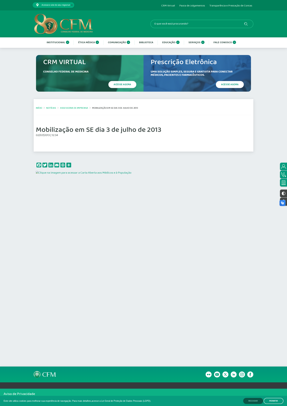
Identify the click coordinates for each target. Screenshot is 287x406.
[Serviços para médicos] (283, 174)
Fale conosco (222, 42)
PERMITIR (273, 401)
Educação (168, 42)
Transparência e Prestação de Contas (230, 5)
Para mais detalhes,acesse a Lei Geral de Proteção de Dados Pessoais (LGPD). (111, 401)
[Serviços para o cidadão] (283, 166)
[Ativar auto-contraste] (283, 193)
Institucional (56, 42)
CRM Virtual (168, 5)
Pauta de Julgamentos (192, 5)
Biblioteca (146, 42)
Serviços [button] (194, 42)
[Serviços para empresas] (283, 183)
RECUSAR (253, 401)
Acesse (122, 84)
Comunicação (117, 42)
